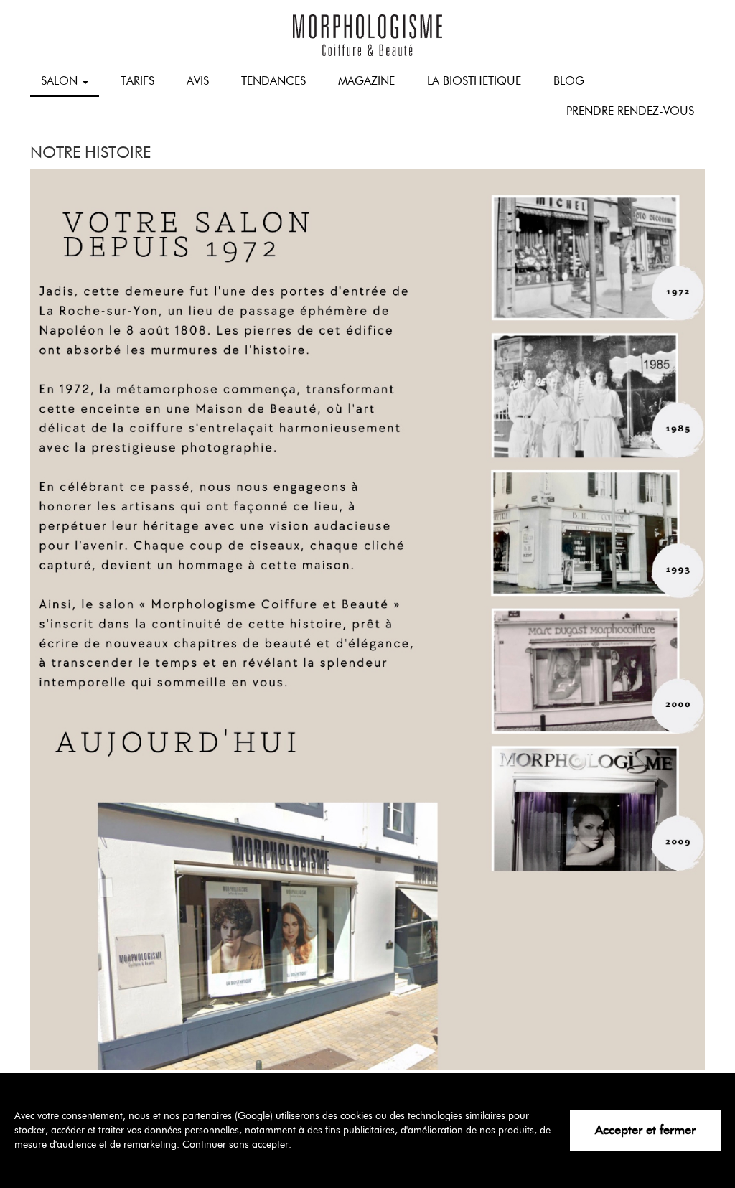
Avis (198, 81)
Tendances (273, 81)
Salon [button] (61, 81)
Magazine (366, 81)
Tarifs (137, 81)
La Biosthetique (474, 81)
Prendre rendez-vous (630, 111)
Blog (568, 81)
